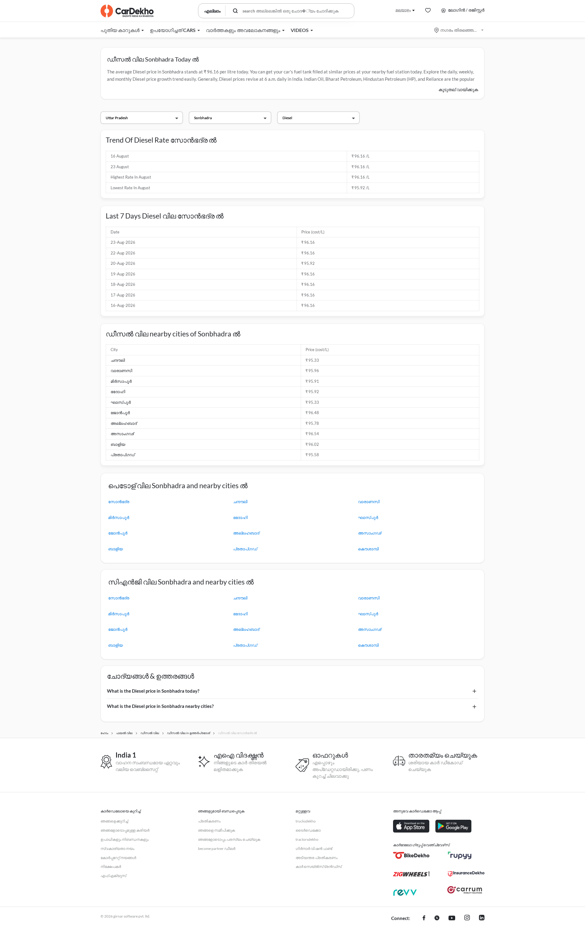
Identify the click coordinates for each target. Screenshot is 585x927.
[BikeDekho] (411, 855)
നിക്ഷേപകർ (111, 866)
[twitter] (436, 918)
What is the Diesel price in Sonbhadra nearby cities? (160, 706)
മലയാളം (403, 10)
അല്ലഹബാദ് (124, 423)
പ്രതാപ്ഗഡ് (123, 454)
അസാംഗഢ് (122, 433)
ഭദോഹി (118, 391)
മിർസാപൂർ (121, 381)
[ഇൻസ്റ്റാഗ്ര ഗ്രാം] (467, 918)
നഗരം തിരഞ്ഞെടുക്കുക (459, 30)
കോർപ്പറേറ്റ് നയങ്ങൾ (118, 857)
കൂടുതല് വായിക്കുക (458, 89)
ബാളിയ (118, 444)
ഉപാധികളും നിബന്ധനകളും (125, 839)
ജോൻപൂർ (120, 412)
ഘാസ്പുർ (121, 402)
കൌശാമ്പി (368, 548)
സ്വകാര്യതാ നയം (117, 848)
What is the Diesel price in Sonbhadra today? (153, 691)
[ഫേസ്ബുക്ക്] (424, 918)
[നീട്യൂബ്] (451, 918)
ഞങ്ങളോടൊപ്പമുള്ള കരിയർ (125, 830)
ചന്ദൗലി (118, 360)
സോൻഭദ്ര (118, 501)
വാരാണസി (121, 370)
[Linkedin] (481, 918)
